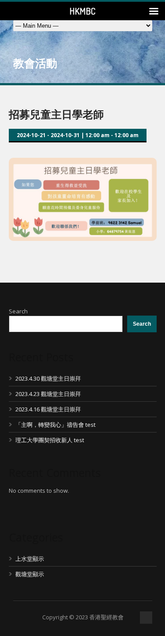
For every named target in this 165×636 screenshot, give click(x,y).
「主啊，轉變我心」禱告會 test (55, 425)
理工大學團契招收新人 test (49, 440)
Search (18, 311)
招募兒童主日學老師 (56, 114)
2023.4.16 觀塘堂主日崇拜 (48, 409)
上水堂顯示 (29, 559)
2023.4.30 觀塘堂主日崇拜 (48, 378)
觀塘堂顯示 (29, 574)
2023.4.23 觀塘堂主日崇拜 (48, 394)
